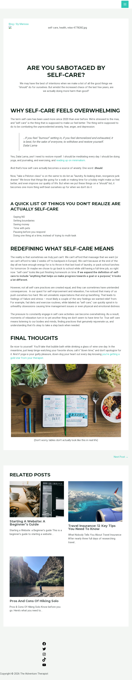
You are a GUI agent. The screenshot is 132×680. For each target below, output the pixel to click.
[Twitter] (44, 650)
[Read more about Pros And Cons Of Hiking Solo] (37, 576)
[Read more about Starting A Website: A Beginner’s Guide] (37, 499)
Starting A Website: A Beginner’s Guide (27, 522)
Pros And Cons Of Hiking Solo (34, 601)
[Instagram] (44, 655)
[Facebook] (44, 645)
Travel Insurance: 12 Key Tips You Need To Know (92, 527)
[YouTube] (44, 666)
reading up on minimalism (70, 160)
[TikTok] (44, 660)
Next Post (121, 456)
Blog (11, 24)
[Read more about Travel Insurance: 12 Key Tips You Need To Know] (95, 501)
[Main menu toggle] (125, 4)
